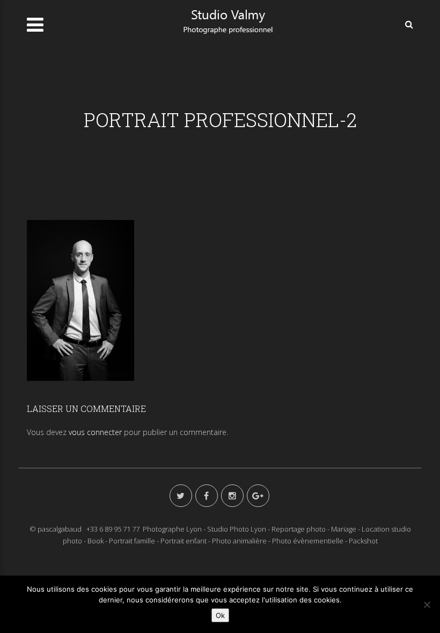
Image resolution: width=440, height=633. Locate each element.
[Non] (426, 604)
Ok (220, 615)
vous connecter (95, 432)
